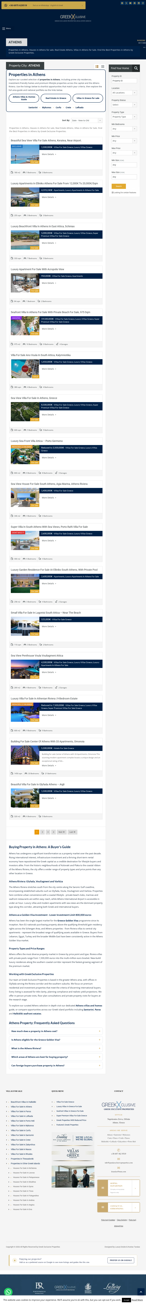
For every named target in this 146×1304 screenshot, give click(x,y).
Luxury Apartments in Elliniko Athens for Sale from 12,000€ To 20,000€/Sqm (54, 183)
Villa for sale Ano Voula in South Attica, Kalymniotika (41, 355)
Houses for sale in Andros (24, 1200)
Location (115, 88)
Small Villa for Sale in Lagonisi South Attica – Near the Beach (46, 612)
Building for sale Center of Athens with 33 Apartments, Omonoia (47, 741)
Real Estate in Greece (56, 98)
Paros (98, 1009)
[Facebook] (122, 3)
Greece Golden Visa (67, 920)
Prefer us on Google (121, 1260)
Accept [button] (126, 1300)
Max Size (118, 172)
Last (71, 832)
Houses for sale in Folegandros (26, 1196)
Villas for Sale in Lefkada (22, 1116)
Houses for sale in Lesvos (24, 1173)
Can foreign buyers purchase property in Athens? (37, 1065)
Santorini (33, 107)
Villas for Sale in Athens (21, 1107)
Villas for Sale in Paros (21, 1111)
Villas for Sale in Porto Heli (22, 1121)
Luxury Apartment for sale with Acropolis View (37, 269)
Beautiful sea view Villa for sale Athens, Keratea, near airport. (46, 140)
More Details (48, 154)
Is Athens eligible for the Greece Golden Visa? (35, 1039)
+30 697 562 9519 (118, 1153)
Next (60, 832)
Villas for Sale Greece (65, 1102)
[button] (7, 28)
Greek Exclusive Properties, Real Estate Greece (73, 21)
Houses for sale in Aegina (23, 1205)
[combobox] (87, 120)
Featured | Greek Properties (67, 1125)
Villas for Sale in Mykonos (22, 1126)
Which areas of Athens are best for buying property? (39, 1056)
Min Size (118, 160)
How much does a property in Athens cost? (34, 1031)
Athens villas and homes (89, 1005)
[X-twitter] (126, 3)
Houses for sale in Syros (23, 1187)
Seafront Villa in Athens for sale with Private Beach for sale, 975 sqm (50, 312)
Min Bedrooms (118, 124)
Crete (68, 107)
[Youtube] (130, 3)
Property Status (119, 100)
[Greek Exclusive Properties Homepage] (73, 17)
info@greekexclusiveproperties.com (119, 1162)
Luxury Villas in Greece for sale (69, 1106)
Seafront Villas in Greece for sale (70, 1111)
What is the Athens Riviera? (26, 1048)
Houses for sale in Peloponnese (26, 1177)
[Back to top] (141, 1291)
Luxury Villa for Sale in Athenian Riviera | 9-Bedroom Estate (44, 698)
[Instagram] (143, 3)
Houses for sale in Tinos (23, 1191)
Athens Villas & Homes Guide (24, 98)
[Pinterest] (134, 3)
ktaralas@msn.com (118, 1171)
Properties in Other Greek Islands (25, 1163)
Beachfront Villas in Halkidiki (23, 1102)
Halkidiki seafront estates (27, 1013)
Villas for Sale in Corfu (21, 1130)
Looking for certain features (124, 192)
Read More (137, 1299)
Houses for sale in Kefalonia (24, 1168)
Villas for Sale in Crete (20, 1140)
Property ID (117, 76)
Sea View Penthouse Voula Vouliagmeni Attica (37, 655)
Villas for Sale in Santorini (22, 1135)
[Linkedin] (138, 3)
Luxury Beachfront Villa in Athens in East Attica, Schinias (43, 226)
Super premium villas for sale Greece (71, 1116)
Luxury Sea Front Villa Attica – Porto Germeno (37, 440)
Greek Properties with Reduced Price (71, 1120)
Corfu (58, 107)
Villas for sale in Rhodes (21, 1154)
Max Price (116, 148)
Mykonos (46, 107)
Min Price (116, 136)
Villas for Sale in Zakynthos (23, 1144)
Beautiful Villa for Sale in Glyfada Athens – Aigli (37, 784)
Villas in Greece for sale (88, 98)
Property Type (118, 112)
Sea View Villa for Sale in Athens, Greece (34, 398)
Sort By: (66, 120)
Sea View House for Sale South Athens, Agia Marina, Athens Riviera (49, 483)
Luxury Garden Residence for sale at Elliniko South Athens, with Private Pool (54, 569)
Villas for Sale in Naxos (21, 1149)
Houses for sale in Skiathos (24, 1182)
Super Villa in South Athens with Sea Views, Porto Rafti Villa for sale (49, 526)
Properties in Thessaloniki (22, 1159)
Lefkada (79, 107)
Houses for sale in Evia (22, 1209)
